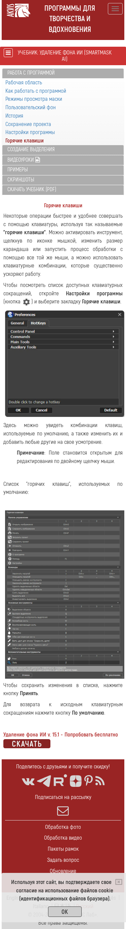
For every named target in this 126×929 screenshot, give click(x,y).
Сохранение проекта (28, 124)
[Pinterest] (88, 781)
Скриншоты (20, 179)
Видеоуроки (21, 160)
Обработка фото (63, 827)
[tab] (63, 73)
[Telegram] (44, 781)
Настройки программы (30, 132)
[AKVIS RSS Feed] (99, 781)
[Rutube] (60, 780)
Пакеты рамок (63, 848)
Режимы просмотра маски (33, 98)
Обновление (63, 871)
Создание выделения (31, 149)
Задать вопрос (63, 859)
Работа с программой (31, 73)
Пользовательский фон (30, 107)
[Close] (118, 882)
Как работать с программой (35, 90)
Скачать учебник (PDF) (31, 189)
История (14, 115)
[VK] (28, 781)
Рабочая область (23, 82)
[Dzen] (76, 781)
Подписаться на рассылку (63, 797)
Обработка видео (63, 837)
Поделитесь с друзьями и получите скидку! (63, 766)
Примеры (17, 169)
